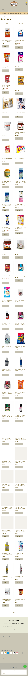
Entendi (4, 673)
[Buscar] (25, 9)
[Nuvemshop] (14, 667)
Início (2, 16)
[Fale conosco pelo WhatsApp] (25, 666)
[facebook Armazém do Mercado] (15, 644)
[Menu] (2, 4)
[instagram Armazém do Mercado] (12, 644)
